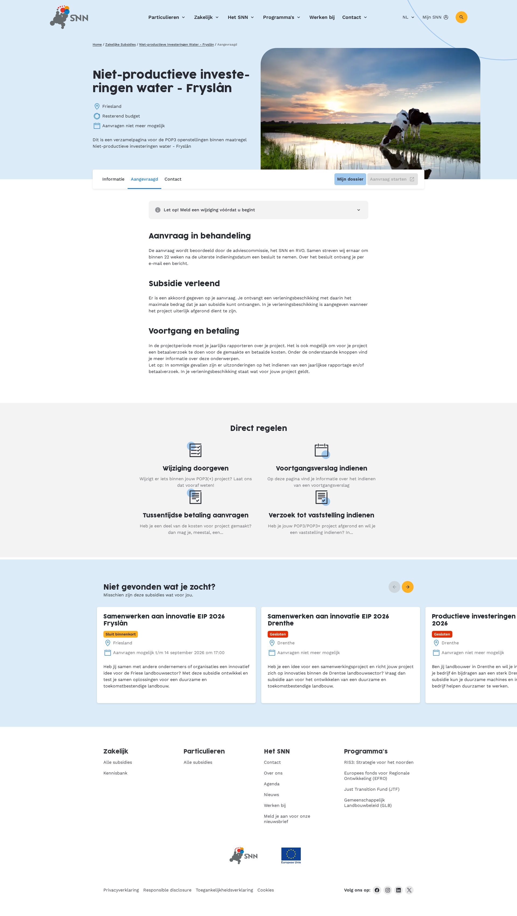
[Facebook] (377, 890)
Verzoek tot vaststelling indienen (321, 516)
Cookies (265, 890)
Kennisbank (115, 773)
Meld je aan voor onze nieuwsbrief (287, 819)
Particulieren (163, 17)
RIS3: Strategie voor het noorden (379, 762)
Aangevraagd (144, 179)
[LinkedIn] (398, 890)
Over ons (273, 773)
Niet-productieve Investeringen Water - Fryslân (176, 44)
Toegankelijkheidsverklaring (224, 890)
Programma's (278, 17)
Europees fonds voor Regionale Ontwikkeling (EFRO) (377, 775)
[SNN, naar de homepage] (69, 17)
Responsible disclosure (167, 890)
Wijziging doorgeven (196, 469)
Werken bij (322, 17)
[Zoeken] (461, 17)
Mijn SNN (432, 17)
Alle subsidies (117, 762)
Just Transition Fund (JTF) (372, 789)
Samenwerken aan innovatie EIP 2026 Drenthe (328, 620)
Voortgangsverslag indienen (321, 469)
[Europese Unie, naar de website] (291, 856)
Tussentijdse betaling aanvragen (196, 516)
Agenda (272, 783)
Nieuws (271, 794)
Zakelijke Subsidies (120, 44)
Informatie (113, 179)
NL (405, 17)
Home (97, 44)
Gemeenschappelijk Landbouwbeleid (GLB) (368, 802)
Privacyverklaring (121, 890)
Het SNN (238, 17)
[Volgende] (408, 587)
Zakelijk (203, 17)
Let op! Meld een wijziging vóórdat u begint (209, 209)
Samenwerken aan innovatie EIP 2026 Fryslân (164, 620)
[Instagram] (387, 890)
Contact (351, 17)
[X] (409, 890)
